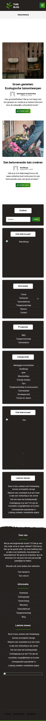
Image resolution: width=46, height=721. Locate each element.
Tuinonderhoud (23, 302)
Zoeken (35, 219)
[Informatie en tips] (12, 5)
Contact (23, 312)
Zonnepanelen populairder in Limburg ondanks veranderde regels (23, 511)
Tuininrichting (23, 601)
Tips (24, 383)
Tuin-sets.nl (24, 576)
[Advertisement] (23, 33)
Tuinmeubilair (23, 391)
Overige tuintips (23, 380)
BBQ (24, 335)
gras (24, 372)
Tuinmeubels (23, 342)
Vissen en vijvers (23, 398)
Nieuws (23, 309)
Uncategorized (23, 394)
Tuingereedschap (23, 305)
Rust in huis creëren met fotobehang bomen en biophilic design (23, 487)
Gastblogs (24, 167)
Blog (24, 617)
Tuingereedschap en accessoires (23, 387)
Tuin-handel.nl (23, 572)
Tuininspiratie (23, 597)
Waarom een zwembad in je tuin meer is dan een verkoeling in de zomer (24, 494)
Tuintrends (23, 298)
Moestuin (24, 605)
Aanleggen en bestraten (26, 93)
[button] (42, 5)
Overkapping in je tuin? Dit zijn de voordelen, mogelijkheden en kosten (23, 504)
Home (23, 294)
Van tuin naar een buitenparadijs (23, 499)
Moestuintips (23, 376)
